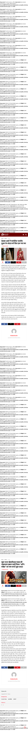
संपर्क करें (14, 699)
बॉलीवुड (9, 238)
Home (2, 238)
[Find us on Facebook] (1, 705)
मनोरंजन (5, 238)
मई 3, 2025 (12, 569)
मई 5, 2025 (12, 246)
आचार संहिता (10, 699)
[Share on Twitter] (13, 262)
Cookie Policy (4, 699)
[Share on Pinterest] (18, 262)
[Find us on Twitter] (3, 704)
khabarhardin (5, 246)
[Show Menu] (23, 234)
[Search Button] (26, 234)
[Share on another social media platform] (24, 262)
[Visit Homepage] (5, 234)
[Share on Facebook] (7, 262)
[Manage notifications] (25, 727)
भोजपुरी (9, 559)
